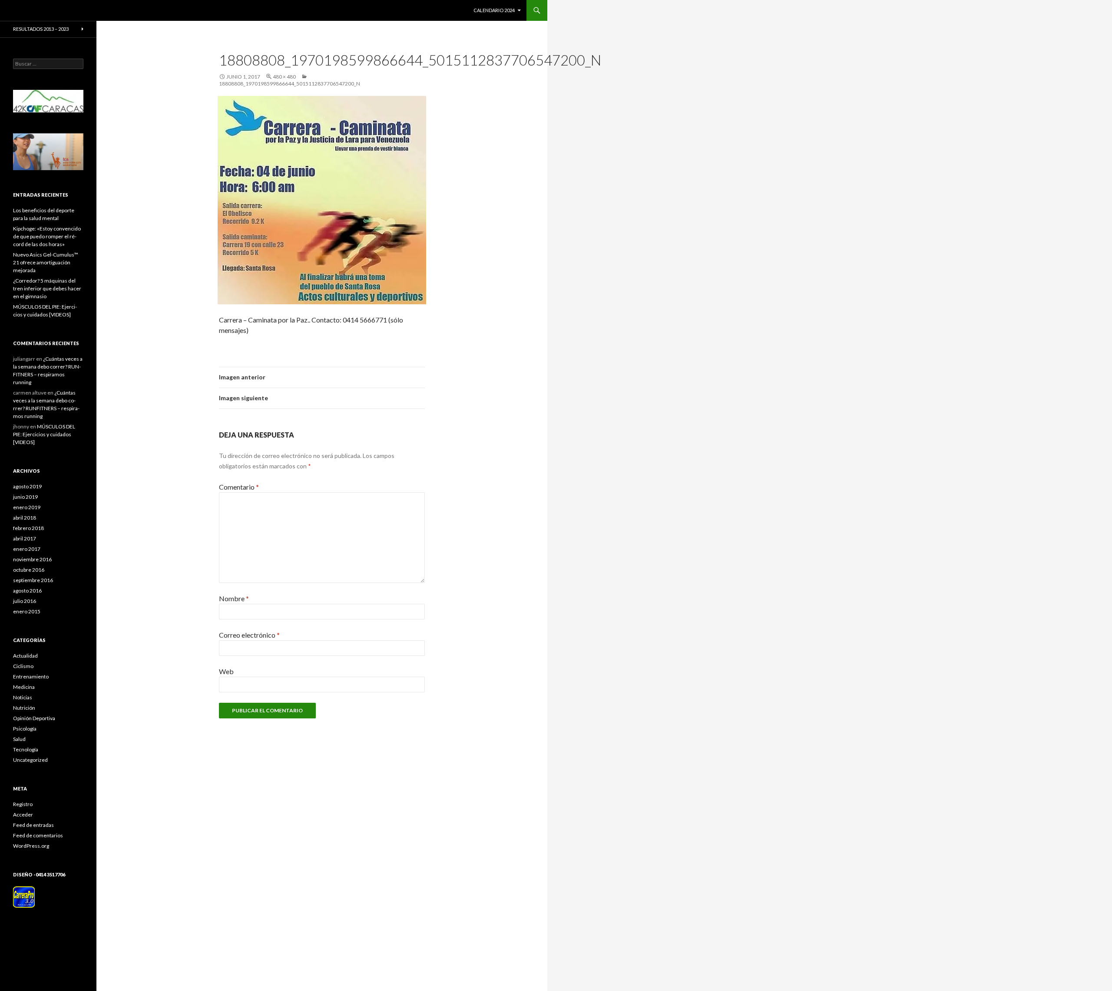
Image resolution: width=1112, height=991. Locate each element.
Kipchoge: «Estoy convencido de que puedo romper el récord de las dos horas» (47, 236)
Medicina (24, 687)
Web (226, 671)
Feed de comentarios (38, 835)
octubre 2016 (28, 569)
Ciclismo (23, 666)
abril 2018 (24, 517)
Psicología (24, 728)
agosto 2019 (27, 486)
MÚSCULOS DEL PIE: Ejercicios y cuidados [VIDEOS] (44, 434)
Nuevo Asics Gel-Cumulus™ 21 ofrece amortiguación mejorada (45, 262)
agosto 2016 (27, 590)
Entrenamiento (31, 676)
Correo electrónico (249, 635)
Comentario (239, 487)
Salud (19, 739)
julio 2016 (24, 601)
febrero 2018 (28, 528)
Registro (23, 804)
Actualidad (25, 655)
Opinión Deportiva (34, 718)
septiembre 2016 (33, 580)
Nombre (234, 598)
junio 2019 (25, 497)
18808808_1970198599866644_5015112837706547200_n (289, 83)
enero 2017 (26, 549)
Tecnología (25, 749)
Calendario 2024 (494, 10)
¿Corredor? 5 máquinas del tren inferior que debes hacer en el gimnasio (47, 288)
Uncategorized (30, 760)
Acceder (23, 814)
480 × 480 (284, 76)
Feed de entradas (33, 825)
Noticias (22, 697)
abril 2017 (24, 538)
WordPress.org (31, 846)
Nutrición (24, 708)
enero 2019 (26, 507)
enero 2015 (26, 611)
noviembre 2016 (32, 559)
